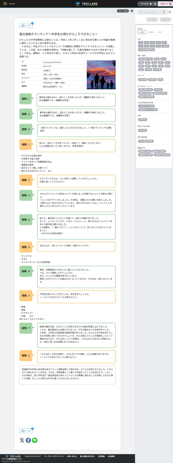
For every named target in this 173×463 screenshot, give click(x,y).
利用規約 (101, 456)
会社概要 (111, 456)
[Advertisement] (67, 405)
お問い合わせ (72, 456)
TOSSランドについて (33, 456)
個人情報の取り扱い (87, 456)
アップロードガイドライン (54, 456)
